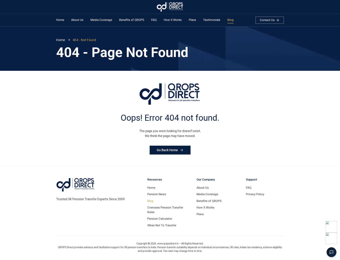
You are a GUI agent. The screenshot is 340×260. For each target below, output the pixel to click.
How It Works (173, 20)
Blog (230, 20)
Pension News (156, 194)
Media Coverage (101, 20)
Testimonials (211, 20)
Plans (192, 20)
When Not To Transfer (161, 225)
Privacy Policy (255, 194)
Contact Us (267, 20)
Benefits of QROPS (131, 20)
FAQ (154, 20)
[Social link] (331, 227)
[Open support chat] (331, 252)
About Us (77, 20)
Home (60, 20)
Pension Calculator (159, 218)
